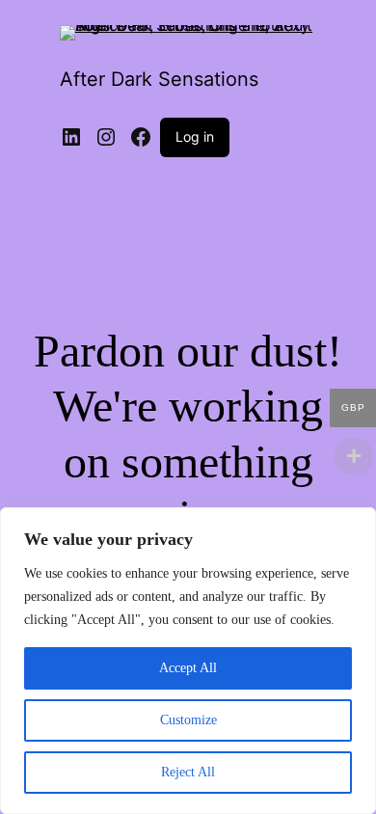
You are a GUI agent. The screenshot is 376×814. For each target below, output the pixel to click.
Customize (188, 720)
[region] (188, 660)
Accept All (188, 668)
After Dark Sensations (159, 79)
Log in (194, 136)
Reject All (188, 772)
